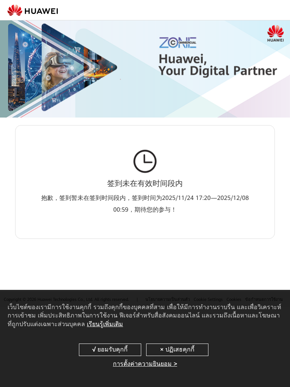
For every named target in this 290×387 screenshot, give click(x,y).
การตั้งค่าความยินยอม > (145, 363)
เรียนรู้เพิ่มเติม (105, 324)
